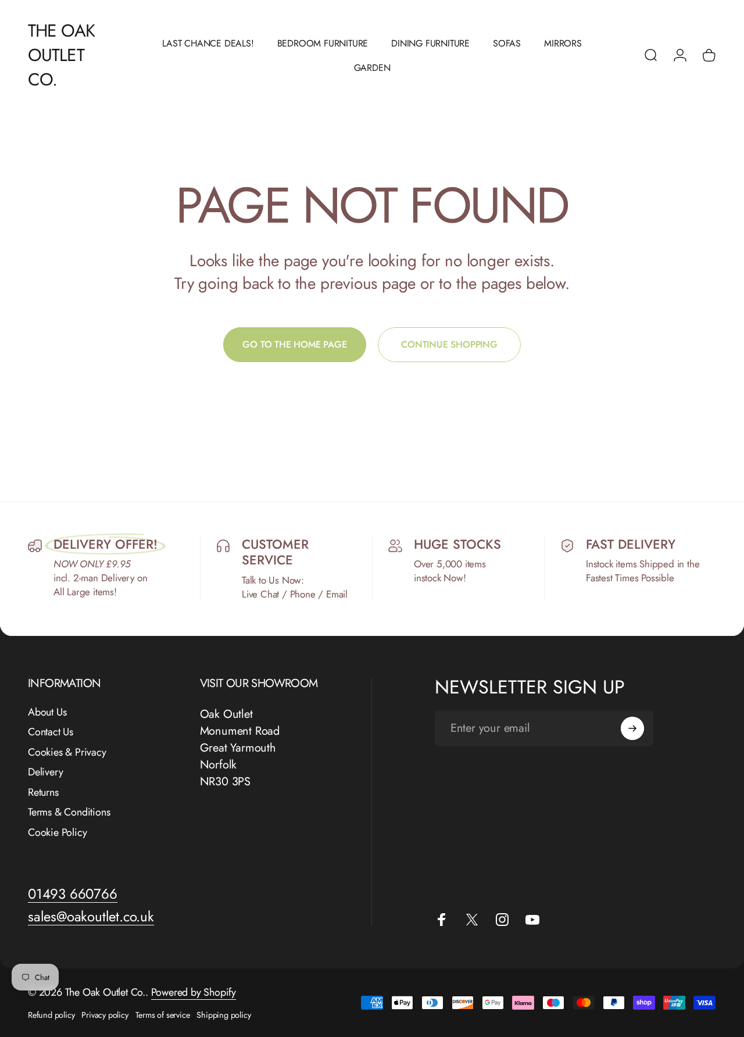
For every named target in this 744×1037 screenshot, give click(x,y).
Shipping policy (223, 1015)
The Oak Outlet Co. (61, 55)
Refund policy (51, 1015)
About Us (47, 712)
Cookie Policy (57, 832)
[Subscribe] (632, 728)
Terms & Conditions (69, 813)
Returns (43, 792)
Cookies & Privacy (67, 752)
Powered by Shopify (193, 992)
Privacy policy (104, 1015)
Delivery (45, 772)
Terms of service (162, 1015)
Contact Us (50, 732)
